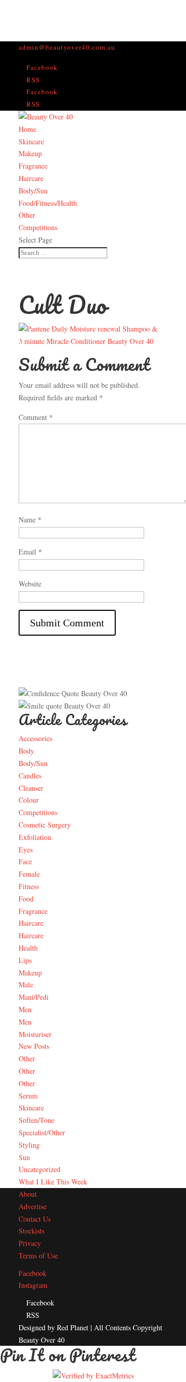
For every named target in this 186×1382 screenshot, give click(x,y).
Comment (36, 417)
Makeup (30, 153)
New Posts (34, 1046)
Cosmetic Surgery (45, 825)
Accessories (35, 738)
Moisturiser (35, 1034)
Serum (28, 1096)
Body (26, 751)
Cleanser (31, 788)
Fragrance (33, 166)
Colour (29, 800)
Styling (29, 1145)
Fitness (29, 886)
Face (25, 861)
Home (27, 129)
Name (30, 519)
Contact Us (35, 1219)
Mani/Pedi (34, 997)
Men (25, 1009)
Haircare (31, 178)
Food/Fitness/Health (48, 203)
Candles (30, 775)
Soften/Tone (36, 1120)
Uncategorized (39, 1169)
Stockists (31, 1231)
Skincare (31, 141)
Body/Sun (33, 191)
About (28, 1194)
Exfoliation (35, 837)
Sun (24, 1157)
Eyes (26, 849)
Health (28, 948)
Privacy (30, 1243)
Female (29, 874)
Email (30, 552)
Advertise (33, 1206)
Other (27, 215)
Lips (25, 960)
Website (30, 584)
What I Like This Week (53, 1181)
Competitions (38, 227)
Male (26, 984)
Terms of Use (38, 1255)
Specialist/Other (42, 1132)
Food (26, 899)
